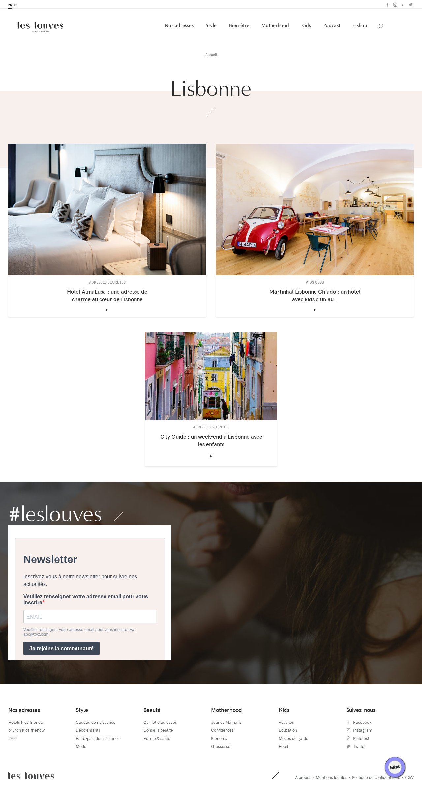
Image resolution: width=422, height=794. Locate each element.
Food (283, 746)
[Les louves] (40, 27)
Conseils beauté (158, 730)
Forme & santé (156, 738)
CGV (409, 777)
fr (10, 4)
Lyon (12, 738)
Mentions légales (331, 777)
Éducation (288, 730)
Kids (306, 25)
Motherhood (275, 25)
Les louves (31, 775)
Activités (286, 722)
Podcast (331, 25)
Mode (81, 746)
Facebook (387, 4)
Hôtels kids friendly (26, 722)
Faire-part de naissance (98, 738)
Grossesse (220, 746)
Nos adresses (179, 25)
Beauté (152, 710)
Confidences (222, 730)
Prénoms (219, 738)
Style (211, 25)
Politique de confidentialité (376, 777)
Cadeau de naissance (95, 722)
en (15, 4)
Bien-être (239, 25)
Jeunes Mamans (226, 722)
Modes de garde (293, 738)
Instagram (394, 4)
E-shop (359, 25)
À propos (303, 777)
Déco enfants (88, 730)
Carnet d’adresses (160, 722)
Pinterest (402, 4)
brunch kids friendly (26, 730)
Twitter (410, 4)
